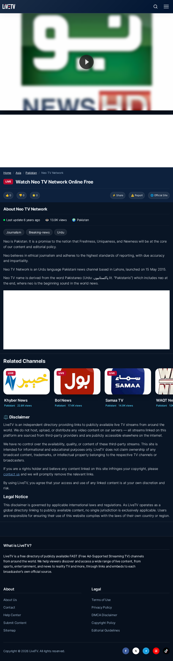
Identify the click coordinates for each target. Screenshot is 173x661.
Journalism (13, 232)
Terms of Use (101, 600)
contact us (11, 474)
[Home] (9, 6)
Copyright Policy (103, 623)
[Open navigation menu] (166, 6)
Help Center (12, 615)
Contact (9, 607)
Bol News (63, 400)
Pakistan (31, 172)
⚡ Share (117, 195)
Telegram (146, 650)
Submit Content (15, 623)
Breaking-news (39, 232)
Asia (18, 172)
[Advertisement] (86, 141)
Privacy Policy (102, 607)
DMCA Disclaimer (104, 615)
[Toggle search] (155, 7)
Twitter (135, 650)
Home (7, 172)
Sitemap (9, 630)
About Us (10, 600)
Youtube (156, 650)
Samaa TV (114, 400)
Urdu (60, 232)
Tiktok (166, 650)
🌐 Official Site (158, 195)
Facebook (125, 650)
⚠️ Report (137, 195)
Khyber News (16, 400)
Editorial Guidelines (106, 630)
